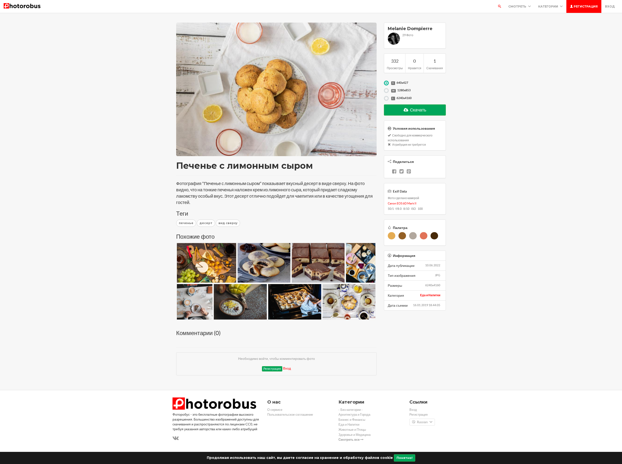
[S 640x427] (386, 83)
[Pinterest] (409, 172)
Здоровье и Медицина (354, 435)
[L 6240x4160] (386, 98)
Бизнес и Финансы (351, 420)
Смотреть (517, 6)
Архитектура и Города (354, 414)
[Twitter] (401, 172)
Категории (548, 6)
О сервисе (274, 410)
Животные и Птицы (352, 429)
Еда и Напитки (430, 295)
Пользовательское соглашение (290, 414)
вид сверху (227, 223)
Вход (610, 6)
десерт (205, 223)
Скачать (417, 109)
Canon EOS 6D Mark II (402, 203)
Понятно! (405, 458)
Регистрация (585, 6)
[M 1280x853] (386, 90)
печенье (186, 223)
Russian (422, 422)
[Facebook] (394, 172)
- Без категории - (350, 410)
